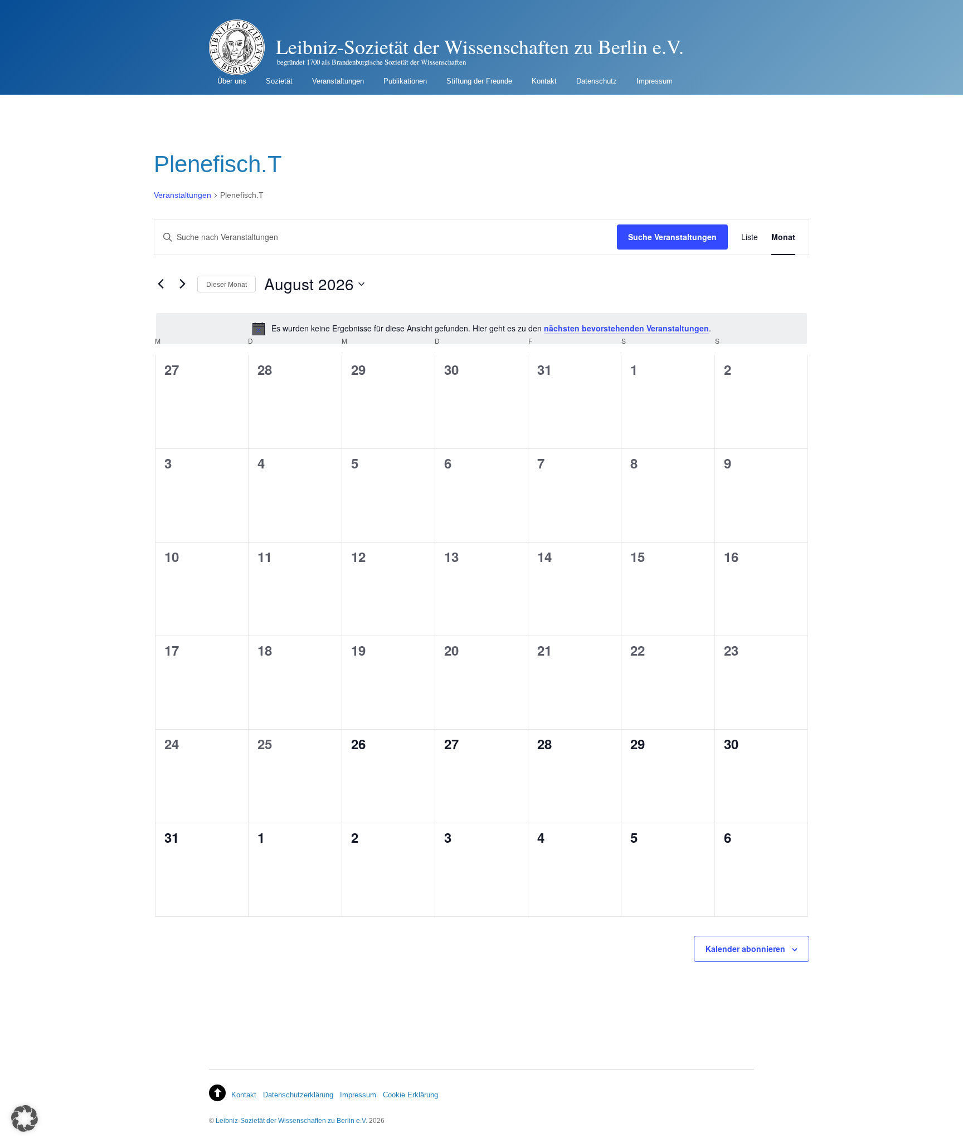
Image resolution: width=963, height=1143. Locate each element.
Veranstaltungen (338, 81)
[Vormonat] (160, 284)
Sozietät (279, 81)
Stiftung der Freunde (479, 81)
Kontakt (544, 81)
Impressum (654, 81)
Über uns (231, 81)
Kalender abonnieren (745, 948)
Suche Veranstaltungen (672, 236)
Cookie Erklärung (410, 1095)
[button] (24, 1118)
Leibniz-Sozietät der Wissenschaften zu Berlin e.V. (291, 1120)
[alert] (481, 328)
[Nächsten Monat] (182, 284)
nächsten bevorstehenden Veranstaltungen (626, 328)
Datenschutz (596, 81)
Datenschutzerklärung (298, 1095)
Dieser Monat (226, 284)
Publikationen (405, 81)
